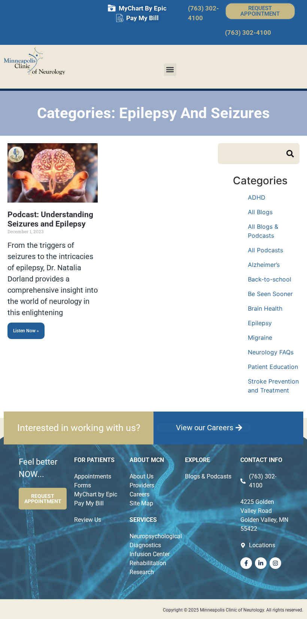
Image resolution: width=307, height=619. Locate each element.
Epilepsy (260, 323)
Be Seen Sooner (270, 294)
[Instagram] (275, 563)
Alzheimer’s (264, 264)
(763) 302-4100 (248, 32)
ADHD (256, 197)
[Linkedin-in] (261, 563)
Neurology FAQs (271, 352)
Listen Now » (26, 330)
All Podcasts (265, 250)
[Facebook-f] (246, 563)
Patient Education (273, 366)
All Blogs (260, 212)
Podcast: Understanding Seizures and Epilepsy (50, 219)
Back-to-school (269, 279)
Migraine (260, 337)
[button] (170, 70)
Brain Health (265, 308)
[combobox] (252, 153)
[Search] (293, 153)
